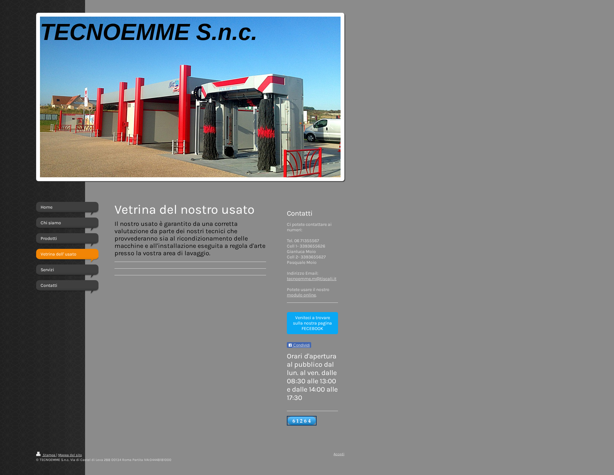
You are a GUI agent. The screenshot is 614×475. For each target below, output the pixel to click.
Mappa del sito (70, 455)
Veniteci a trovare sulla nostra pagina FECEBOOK (312, 323)
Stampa (49, 455)
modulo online (301, 295)
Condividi (301, 345)
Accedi (339, 454)
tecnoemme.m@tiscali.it (311, 278)
